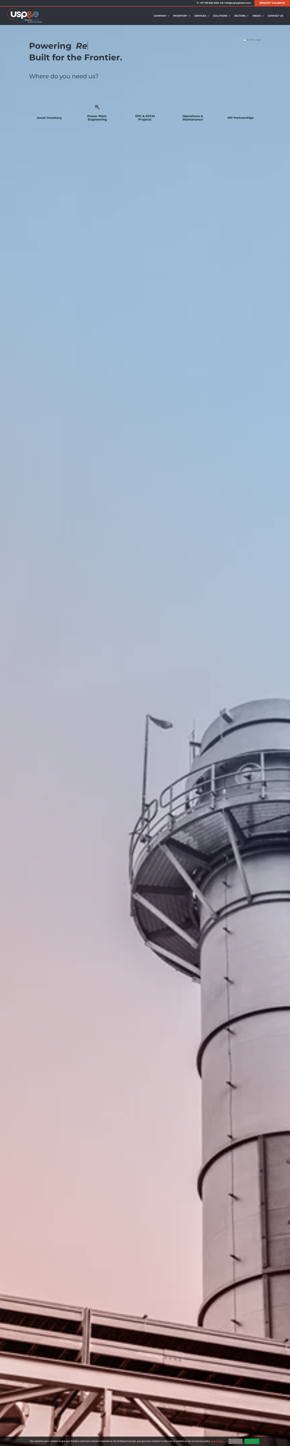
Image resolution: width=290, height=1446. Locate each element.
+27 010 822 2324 (210, 2)
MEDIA (257, 15)
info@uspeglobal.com (237, 2)
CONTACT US (275, 15)
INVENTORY (180, 15)
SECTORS (240, 15)
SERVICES (200, 15)
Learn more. (217, 1441)
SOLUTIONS (220, 15)
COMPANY (160, 15)
